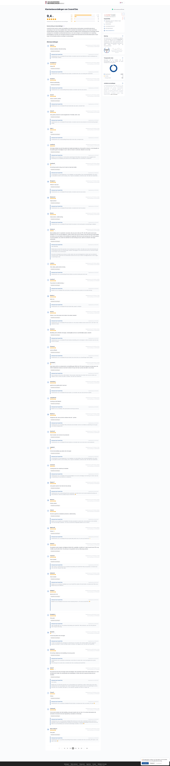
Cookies (94, 764)
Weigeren (152, 763)
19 (78, 748)
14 (64, 748)
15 (67, 748)
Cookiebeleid (159, 763)
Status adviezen (74, 764)
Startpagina (66, 764)
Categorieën (82, 764)
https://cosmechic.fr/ (110, 30)
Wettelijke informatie (102, 764)
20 (81, 748)
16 (70, 748)
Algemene (88, 764)
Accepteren (145, 763)
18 (75, 748)
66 (87, 748)
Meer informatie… (114, 94)
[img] (64, 26)
